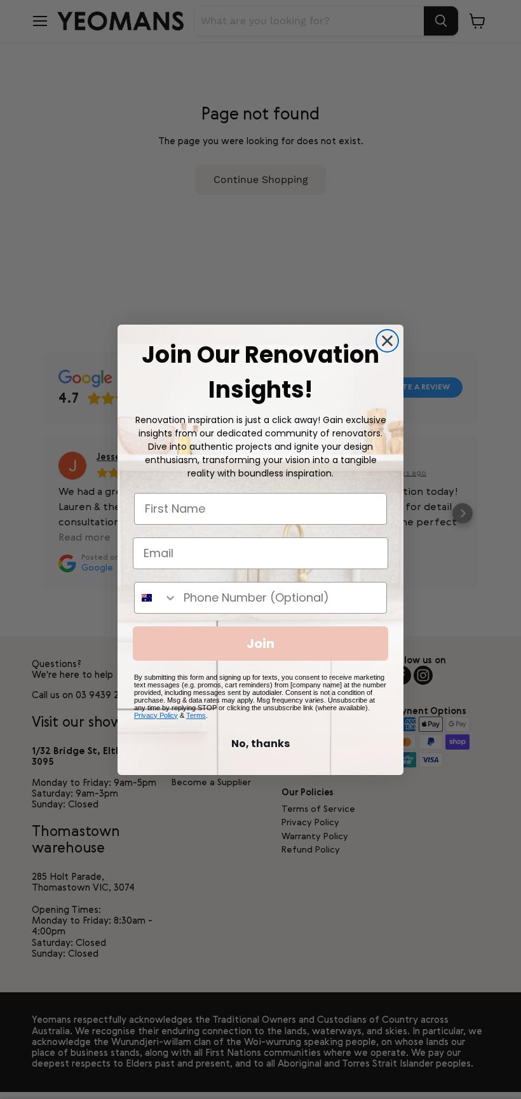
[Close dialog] (387, 341)
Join (260, 643)
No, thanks (260, 743)
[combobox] (156, 598)
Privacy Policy (156, 715)
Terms (196, 715)
